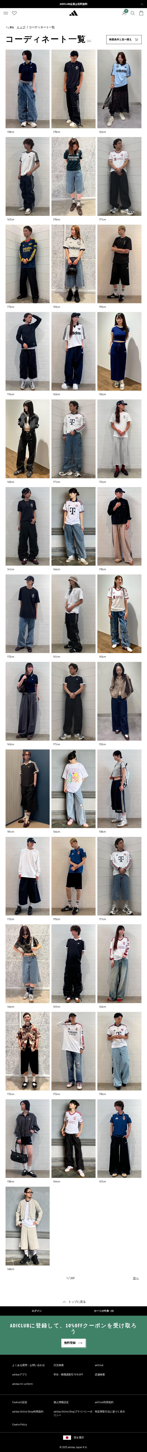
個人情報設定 (61, 1402)
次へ (136, 1278)
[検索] (132, 13)
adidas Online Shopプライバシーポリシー (73, 1413)
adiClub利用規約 (104, 1402)
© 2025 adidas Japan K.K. (73, 1447)
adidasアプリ (19, 1374)
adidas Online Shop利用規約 (27, 1411)
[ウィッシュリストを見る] (14, 13)
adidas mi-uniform (22, 1384)
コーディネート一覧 (42, 27)
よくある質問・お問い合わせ (28, 1365)
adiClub (99, 1365)
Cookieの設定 (19, 1402)
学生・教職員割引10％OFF (68, 1374)
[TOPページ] (73, 14)
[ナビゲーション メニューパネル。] (5, 13)
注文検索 (59, 1365)
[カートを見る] (141, 13)
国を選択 (79, 1437)
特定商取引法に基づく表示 (110, 1411)
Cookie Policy (19, 1424)
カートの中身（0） (104, 1311)
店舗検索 (100, 1374)
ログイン (37, 1311)
